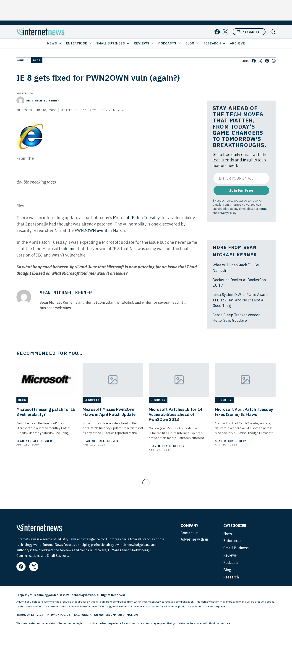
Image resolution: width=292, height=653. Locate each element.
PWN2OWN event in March (99, 230)
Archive (237, 43)
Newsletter (252, 31)
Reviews (141, 43)
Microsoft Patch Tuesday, (137, 217)
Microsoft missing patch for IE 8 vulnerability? (45, 412)
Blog (189, 43)
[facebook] (217, 31)
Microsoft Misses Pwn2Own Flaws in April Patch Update (109, 412)
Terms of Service (29, 615)
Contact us (189, 533)
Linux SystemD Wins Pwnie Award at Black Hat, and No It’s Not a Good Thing (240, 300)
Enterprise (76, 43)
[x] (225, 31)
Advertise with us (195, 539)
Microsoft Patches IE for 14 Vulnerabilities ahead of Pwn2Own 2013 (175, 414)
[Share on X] (260, 61)
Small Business (110, 43)
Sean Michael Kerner (42, 100)
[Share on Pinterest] (267, 61)
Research (212, 43)
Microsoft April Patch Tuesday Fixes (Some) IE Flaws (244, 412)
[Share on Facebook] (254, 61)
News (52, 43)
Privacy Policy (227, 213)
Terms (263, 208)
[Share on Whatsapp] (274, 61)
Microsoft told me (59, 248)
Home (20, 60)
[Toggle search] (273, 31)
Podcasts (167, 43)
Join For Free (241, 190)
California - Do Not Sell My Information (106, 615)
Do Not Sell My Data (244, 623)
